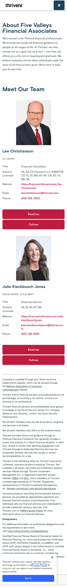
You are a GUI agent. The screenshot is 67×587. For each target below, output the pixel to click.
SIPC (26, 478)
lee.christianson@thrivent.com (40, 193)
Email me (33, 214)
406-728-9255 (30, 333)
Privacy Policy (39, 565)
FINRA (15, 478)
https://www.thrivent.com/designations (27, 531)
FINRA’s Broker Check (31, 510)
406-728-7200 (30, 198)
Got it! (28, 578)
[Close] (52, 557)
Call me (33, 224)
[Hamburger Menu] (59, 5)
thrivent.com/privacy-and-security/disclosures (31, 488)
